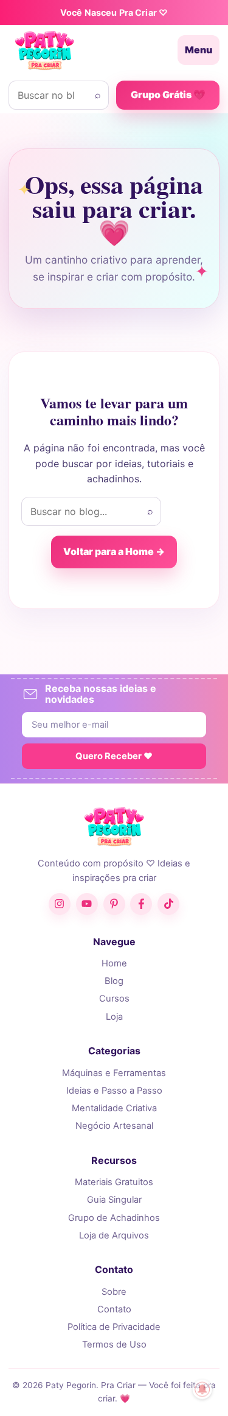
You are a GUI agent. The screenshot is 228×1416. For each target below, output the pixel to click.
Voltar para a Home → (114, 551)
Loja (114, 1016)
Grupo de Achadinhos (114, 1217)
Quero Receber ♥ (114, 756)
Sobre (114, 1291)
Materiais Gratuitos (114, 1182)
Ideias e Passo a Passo (114, 1090)
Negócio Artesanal (114, 1125)
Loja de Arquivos (114, 1235)
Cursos (114, 998)
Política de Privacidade (114, 1326)
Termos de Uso (114, 1344)
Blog (114, 981)
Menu (198, 50)
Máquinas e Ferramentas (114, 1073)
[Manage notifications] (202, 1389)
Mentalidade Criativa (114, 1108)
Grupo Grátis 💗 (168, 94)
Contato (114, 1309)
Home (114, 963)
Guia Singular (114, 1199)
